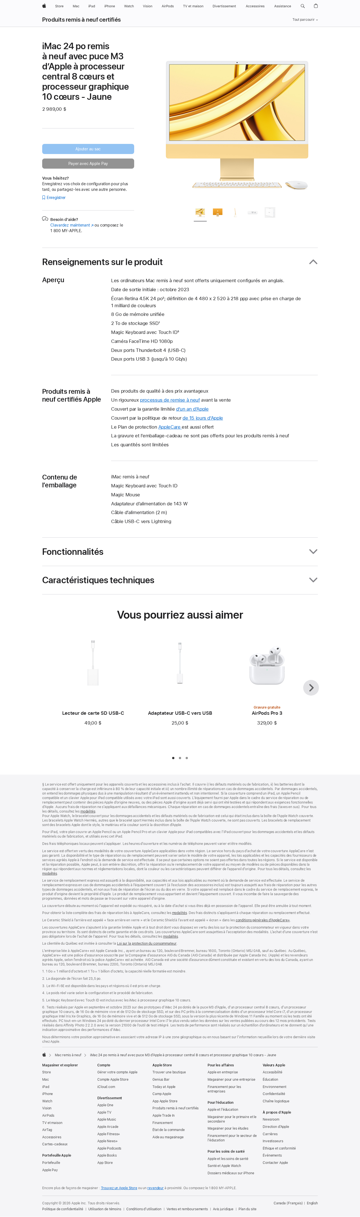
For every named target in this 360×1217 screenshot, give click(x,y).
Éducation (270, 1080)
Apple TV (104, 1112)
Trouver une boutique (169, 1072)
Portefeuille (51, 1163)
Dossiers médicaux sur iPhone (231, 1173)
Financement (162, 1123)
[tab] (200, 213)
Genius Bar (161, 1080)
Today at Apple (164, 1087)
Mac (45, 1080)
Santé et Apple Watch (224, 1166)
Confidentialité (274, 1094)
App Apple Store (164, 1101)
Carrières (270, 1134)
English (312, 1203)
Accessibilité (272, 1072)
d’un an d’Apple (192, 409)
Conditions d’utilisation (143, 1209)
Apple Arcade (107, 1127)
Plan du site (247, 1209)
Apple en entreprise (223, 1072)
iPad (45, 1087)
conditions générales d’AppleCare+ (263, 920)
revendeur (155, 1188)
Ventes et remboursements (187, 1209)
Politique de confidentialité (62, 1209)
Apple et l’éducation (223, 1110)
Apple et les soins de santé (228, 1159)
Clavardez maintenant (72, 225)
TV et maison (52, 1123)
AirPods (48, 1116)
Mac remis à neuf (68, 1055)
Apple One (105, 1105)
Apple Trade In (163, 1116)
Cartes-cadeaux (55, 1144)
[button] (302, 6)
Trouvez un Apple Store (119, 1188)
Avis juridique (223, 1209)
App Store (105, 1163)
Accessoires (51, 1137)
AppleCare (170, 427)
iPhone (47, 1094)
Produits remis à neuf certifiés (81, 19)
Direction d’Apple (276, 1127)
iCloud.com (106, 1087)
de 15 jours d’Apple (203, 418)
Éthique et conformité (279, 1148)
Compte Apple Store (113, 1080)
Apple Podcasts (109, 1148)
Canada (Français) (288, 1203)
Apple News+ (107, 1141)
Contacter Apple (275, 1163)
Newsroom (271, 1119)
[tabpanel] (237, 121)
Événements (272, 1155)
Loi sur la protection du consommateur (147, 943)
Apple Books (107, 1155)
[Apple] (44, 1054)
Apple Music (106, 1119)
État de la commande (168, 1130)
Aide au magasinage (168, 1137)
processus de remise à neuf (170, 400)
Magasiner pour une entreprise (231, 1080)
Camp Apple (161, 1094)
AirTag (47, 1130)
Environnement (274, 1087)
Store (46, 1072)
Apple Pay (50, 1170)
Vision (46, 1108)
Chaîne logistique (276, 1101)
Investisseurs (273, 1141)
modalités (87, 811)
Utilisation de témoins (104, 1209)
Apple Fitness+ (108, 1134)
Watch (47, 1101)
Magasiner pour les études (228, 1128)
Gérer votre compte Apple (117, 1072)
